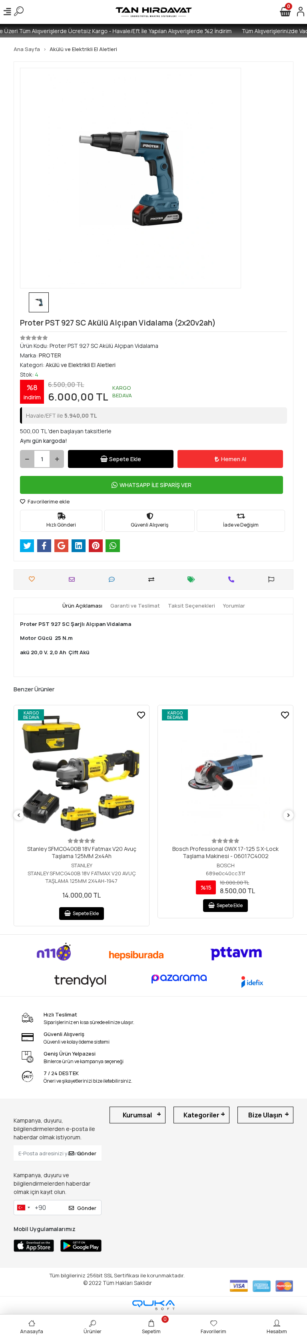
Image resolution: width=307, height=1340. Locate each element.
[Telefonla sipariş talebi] (233, 579)
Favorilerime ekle (48, 501)
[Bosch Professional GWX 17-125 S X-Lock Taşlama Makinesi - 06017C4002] (225, 772)
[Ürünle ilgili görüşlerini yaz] (114, 579)
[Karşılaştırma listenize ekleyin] (153, 579)
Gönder (86, 1153)
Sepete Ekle (125, 459)
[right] (288, 815)
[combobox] (23, 1207)
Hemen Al (233, 459)
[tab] (82, 606)
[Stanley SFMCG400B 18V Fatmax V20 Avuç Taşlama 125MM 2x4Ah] (81, 772)
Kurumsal (137, 1115)
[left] (19, 815)
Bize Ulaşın (265, 1115)
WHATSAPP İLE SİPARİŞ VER (155, 485)
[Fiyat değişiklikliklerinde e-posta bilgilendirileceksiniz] (193, 579)
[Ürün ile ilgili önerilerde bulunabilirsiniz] (273, 579)
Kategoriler (201, 1115)
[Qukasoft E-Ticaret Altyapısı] (153, 1305)
